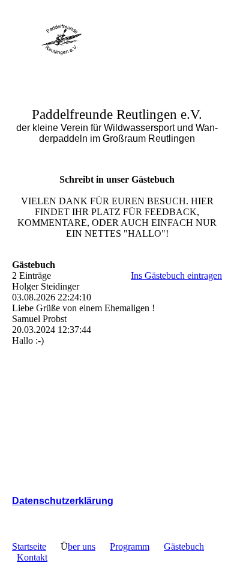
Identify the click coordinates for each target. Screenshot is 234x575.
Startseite (29, 546)
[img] (61, 37)
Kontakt (32, 557)
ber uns (81, 546)
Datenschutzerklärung (62, 501)
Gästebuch (184, 546)
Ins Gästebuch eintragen (176, 275)
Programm (129, 546)
